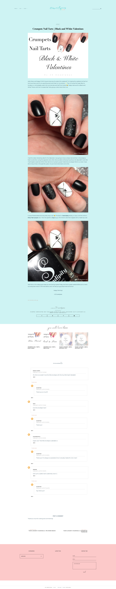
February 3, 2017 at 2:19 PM (39, 438)
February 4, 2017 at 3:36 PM (39, 471)
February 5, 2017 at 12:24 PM (43, 488)
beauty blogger (50, 311)
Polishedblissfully (36, 436)
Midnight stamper (36, 370)
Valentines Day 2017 (62, 312)
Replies (34, 382)
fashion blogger (69, 311)
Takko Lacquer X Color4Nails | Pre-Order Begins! (42, 530)
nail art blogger (79, 311)
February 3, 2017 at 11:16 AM (39, 405)
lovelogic (68, 587)
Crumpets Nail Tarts (57, 311)
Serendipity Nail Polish (54, 312)
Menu (15, 8)
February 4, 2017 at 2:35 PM (42, 422)
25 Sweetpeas (32, 311)
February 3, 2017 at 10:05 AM (39, 372)
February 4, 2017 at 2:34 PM (42, 389)
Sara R (34, 403)
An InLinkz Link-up (33, 300)
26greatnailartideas (39, 311)
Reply (34, 377)
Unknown (35, 469)
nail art (74, 311)
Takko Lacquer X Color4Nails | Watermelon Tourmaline (75, 531)
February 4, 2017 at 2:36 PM (42, 455)
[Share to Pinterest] (63, 316)
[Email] (74, 316)
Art (20, 8)
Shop (25, 8)
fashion (63, 311)
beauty (45, 311)
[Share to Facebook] (41, 316)
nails (84, 311)
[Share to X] (52, 316)
